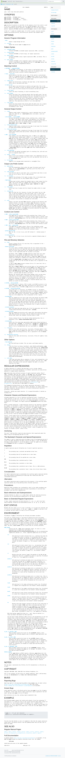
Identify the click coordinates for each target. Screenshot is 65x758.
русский (52, 56)
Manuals (3, 4)
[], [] (12, 116)
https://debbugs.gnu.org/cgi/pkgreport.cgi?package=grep (18, 685)
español (52, 38)
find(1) (19, 731)
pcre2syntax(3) (34, 382)
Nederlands (53, 46)
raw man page (53, 12)
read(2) (41, 731)
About (14, 1)
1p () (53, 71)
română (52, 53)
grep (12, 4)
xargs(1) (37, 731)
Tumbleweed (8, 4)
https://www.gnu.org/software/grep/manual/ (24, 737)
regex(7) (39, 733)
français (52, 41)
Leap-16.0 (53, 23)
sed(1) (27, 731)
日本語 (52, 43)
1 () (52, 69)
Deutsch (52, 33)
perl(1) (23, 731)
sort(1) (32, 731)
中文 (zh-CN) (53, 63)
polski (52, 48)
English (52, 36)
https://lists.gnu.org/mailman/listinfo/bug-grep (17, 684)
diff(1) (14, 731)
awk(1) (5, 731)
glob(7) (34, 733)
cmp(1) (9, 731)
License (59, 755)
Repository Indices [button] (19, 1)
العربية (52, 31)
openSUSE (10, 1)
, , (9, 154)
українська (53, 61)
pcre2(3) (6, 733)
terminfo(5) (29, 733)
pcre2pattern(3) (8, 383)
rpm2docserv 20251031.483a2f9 (51, 755)
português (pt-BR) (54, 51)
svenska (52, 58)
